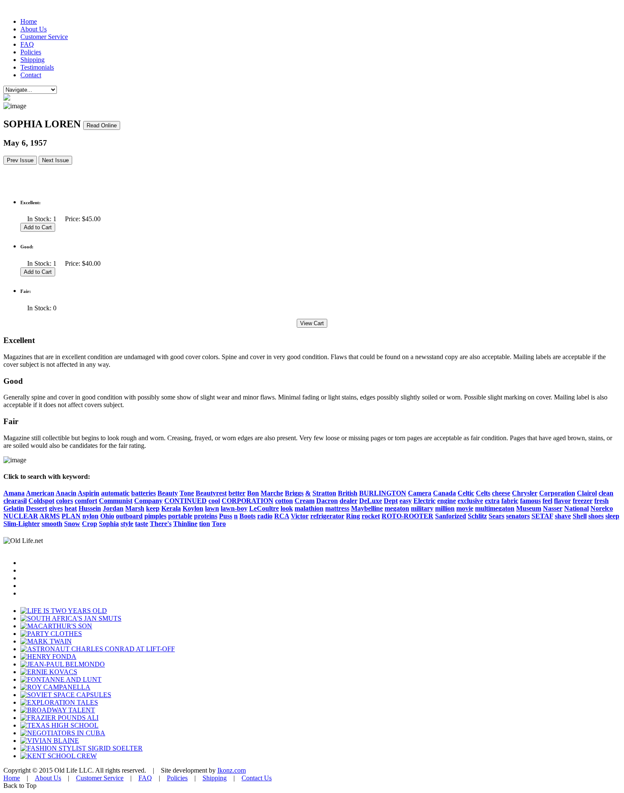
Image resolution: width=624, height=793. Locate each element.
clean (606, 493)
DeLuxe (370, 500)
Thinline (185, 523)
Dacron (327, 500)
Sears (496, 516)
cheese (501, 493)
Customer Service (44, 36)
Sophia (109, 523)
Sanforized (450, 516)
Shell (580, 516)
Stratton (324, 493)
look (287, 508)
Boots (247, 516)
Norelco (601, 508)
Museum (528, 508)
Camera (419, 493)
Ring (353, 516)
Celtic (466, 493)
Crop (89, 523)
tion (204, 523)
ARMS (49, 516)
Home (28, 21)
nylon (90, 516)
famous (530, 500)
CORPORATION (247, 500)
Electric (424, 500)
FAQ (27, 44)
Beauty (167, 493)
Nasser (552, 508)
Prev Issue (20, 160)
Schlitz (477, 516)
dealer (348, 500)
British (347, 493)
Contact (30, 75)
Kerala (171, 508)
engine (446, 500)
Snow (72, 523)
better (236, 493)
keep (153, 508)
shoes (596, 516)
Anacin (66, 493)
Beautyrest (211, 493)
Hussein (90, 508)
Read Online (102, 125)
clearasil (15, 500)
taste (141, 523)
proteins (205, 516)
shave (563, 516)
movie (464, 508)
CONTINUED (185, 500)
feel (547, 500)
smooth (52, 523)
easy (405, 500)
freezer (583, 500)
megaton (397, 508)
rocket (371, 516)
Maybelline (367, 508)
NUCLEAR (20, 516)
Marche (272, 493)
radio (265, 516)
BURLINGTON (382, 493)
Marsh (134, 508)
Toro (219, 523)
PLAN (71, 516)
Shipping (32, 59)
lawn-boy (234, 508)
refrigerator (327, 516)
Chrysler (524, 493)
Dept (391, 500)
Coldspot (41, 500)
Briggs (294, 493)
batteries (143, 493)
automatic (115, 493)
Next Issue (55, 160)
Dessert (36, 508)
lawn (212, 508)
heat (71, 508)
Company (148, 500)
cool (214, 500)
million (445, 508)
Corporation (557, 493)
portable (180, 516)
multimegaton (494, 508)
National (576, 508)
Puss (225, 516)
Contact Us (257, 778)
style (127, 523)
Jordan (113, 508)
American (40, 493)
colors (64, 500)
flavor (562, 500)
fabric (509, 500)
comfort (86, 500)
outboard (129, 516)
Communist (115, 500)
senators (518, 516)
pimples (155, 516)
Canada (444, 493)
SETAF (542, 516)
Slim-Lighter (21, 523)
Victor (300, 516)
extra (492, 500)
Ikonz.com (231, 770)
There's (160, 523)
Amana (14, 493)
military (422, 508)
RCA (281, 516)
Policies (30, 52)
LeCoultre (264, 508)
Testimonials (37, 67)
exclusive (470, 500)
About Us (33, 29)
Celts (483, 493)
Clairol (587, 493)
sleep (612, 516)
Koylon (193, 508)
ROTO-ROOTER (407, 516)
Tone (187, 493)
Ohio (107, 516)
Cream (305, 500)
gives (56, 508)
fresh (601, 500)
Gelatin (13, 508)
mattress (337, 508)
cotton (284, 500)
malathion (309, 508)
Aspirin (88, 493)
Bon (253, 493)
